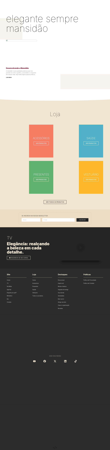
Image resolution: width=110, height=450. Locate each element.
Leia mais (9, 77)
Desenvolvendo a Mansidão (17, 68)
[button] (80, 247)
